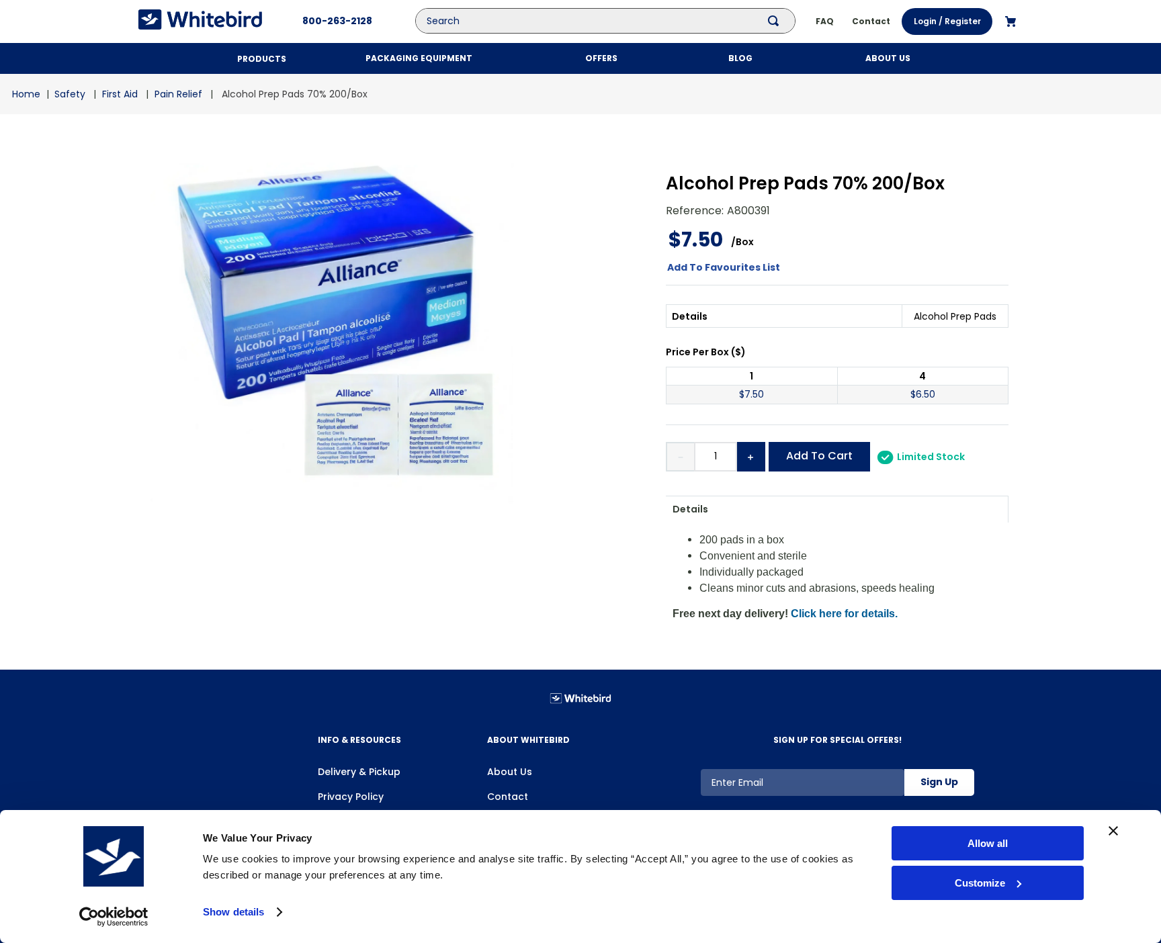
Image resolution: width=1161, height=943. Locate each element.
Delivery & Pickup (359, 771)
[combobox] (615, 21)
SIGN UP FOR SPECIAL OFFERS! (837, 740)
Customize (980, 883)
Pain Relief (178, 94)
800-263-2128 (337, 21)
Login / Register (947, 21)
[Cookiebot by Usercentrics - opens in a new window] (114, 917)
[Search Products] (776, 21)
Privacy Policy (351, 796)
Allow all (988, 843)
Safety (69, 94)
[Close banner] (1113, 831)
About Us (509, 771)
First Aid (120, 94)
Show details (233, 911)
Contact (507, 796)
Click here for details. (844, 613)
